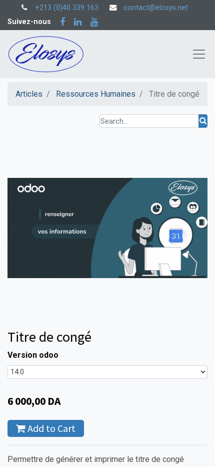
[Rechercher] (203, 121)
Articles (29, 94)
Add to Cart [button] (51, 428)
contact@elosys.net (156, 8)
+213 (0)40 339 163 (66, 8)
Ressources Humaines (96, 94)
